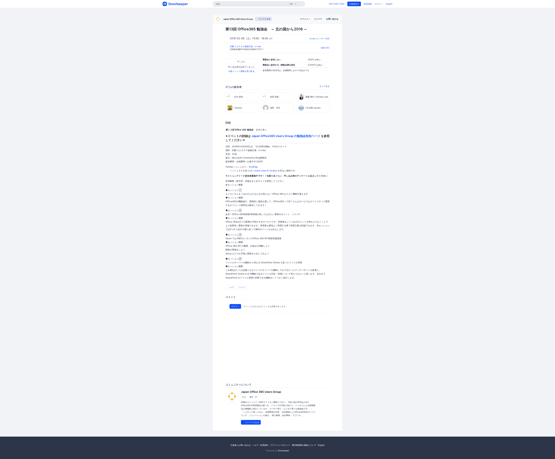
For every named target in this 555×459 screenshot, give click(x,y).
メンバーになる (264, 19)
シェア (231, 287)
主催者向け (354, 4)
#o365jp (253, 166)
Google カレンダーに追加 (319, 38)
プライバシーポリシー (280, 445)
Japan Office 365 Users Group (238, 19)
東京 (251, 397)
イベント (304, 19)
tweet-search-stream (265, 170)
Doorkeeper (283, 450)
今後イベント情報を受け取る (241, 71)
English (389, 4)
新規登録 (368, 4)
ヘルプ (255, 445)
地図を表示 (325, 48)
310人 (244, 397)
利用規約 (264, 445)
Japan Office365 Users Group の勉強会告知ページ (285, 136)
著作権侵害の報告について (304, 445)
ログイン (379, 4)
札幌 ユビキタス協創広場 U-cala (245, 46)
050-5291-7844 (336, 4)
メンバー (318, 19)
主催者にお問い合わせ (240, 445)
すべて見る (324, 86)
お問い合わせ (332, 19)
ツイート (242, 287)
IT (256, 397)
